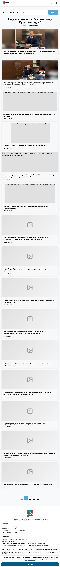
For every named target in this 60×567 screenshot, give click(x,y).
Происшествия (6, 532)
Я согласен (30, 564)
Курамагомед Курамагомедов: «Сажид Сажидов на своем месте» (26, 363)
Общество (5, 530)
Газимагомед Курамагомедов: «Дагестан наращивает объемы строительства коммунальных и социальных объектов (25, 238)
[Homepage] (6, 3)
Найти (53, 12)
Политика (5, 527)
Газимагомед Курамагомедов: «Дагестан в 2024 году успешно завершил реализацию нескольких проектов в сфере (29, 52)
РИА (15, 529)
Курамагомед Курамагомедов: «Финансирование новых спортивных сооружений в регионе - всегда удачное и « (27, 393)
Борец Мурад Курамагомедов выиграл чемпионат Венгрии (24, 424)
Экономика (5, 529)
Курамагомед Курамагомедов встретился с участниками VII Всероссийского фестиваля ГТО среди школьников (24, 332)
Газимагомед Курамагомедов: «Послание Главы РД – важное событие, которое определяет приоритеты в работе (28, 176)
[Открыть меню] (56, 3)
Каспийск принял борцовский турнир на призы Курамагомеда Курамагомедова (25, 207)
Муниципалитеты (19, 530)
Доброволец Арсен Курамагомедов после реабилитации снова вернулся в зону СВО (29, 115)
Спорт (16, 527)
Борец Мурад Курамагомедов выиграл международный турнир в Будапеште (26, 270)
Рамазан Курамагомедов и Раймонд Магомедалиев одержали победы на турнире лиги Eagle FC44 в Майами (29, 454)
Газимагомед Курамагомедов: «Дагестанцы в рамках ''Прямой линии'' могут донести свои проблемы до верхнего (28, 84)
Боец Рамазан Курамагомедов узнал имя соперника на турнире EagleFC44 (29, 484)
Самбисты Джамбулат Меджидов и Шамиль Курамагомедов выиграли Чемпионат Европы (28, 301)
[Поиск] (51, 3)
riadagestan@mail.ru (21, 539)
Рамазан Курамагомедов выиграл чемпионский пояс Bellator (25, 145)
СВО (15, 532)
